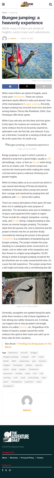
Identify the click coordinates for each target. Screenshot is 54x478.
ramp (27, 373)
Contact (40, 458)
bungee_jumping (10, 357)
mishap (19, 373)
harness (23, 327)
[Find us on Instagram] (10, 470)
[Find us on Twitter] (6, 470)
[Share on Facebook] (10, 86)
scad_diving (33, 377)
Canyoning (13, 12)
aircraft (36, 162)
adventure (13, 352)
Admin (13, 38)
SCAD (15, 221)
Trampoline (7, 239)
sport (5, 382)
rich (35, 373)
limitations (33, 369)
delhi (14, 361)
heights (6, 365)
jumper (22, 369)
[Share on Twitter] (27, 86)
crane (41, 357)
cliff (48, 159)
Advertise (14, 458)
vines (18, 197)
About (4, 458)
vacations (29, 382)
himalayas (17, 365)
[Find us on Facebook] (2, 470)
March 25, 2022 (27, 38)
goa (34, 361)
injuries (38, 365)
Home (4, 12)
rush (16, 377)
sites (44, 377)
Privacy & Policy (27, 458)
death (6, 361)
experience (24, 361)
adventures (18, 97)
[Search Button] (50, 4)
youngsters (8, 386)
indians (29, 365)
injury (6, 369)
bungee (34, 352)
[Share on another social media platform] (44, 86)
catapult (25, 357)
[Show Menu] (3, 4)
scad (23, 377)
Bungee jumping (31, 104)
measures (7, 373)
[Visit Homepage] (26, 4)
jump (14, 369)
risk (41, 373)
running (6, 377)
